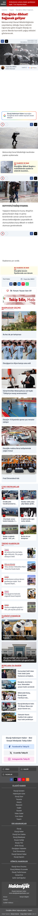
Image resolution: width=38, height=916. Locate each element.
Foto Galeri (19, 816)
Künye (5, 897)
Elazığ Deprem (19, 857)
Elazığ (19, 829)
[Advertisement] (19, 728)
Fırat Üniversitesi (19, 851)
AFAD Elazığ (19, 846)
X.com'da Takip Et (20, 753)
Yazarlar (19, 799)
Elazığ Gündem (19, 791)
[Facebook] (11, 779)
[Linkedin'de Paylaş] (19, 284)
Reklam (5, 900)
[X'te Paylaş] (6, 41)
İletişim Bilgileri (24, 897)
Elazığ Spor (19, 796)
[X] (15, 779)
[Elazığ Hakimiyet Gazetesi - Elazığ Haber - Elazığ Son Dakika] (19, 886)
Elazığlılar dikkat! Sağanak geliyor (24, 10)
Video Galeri (19, 813)
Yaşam (11, 10)
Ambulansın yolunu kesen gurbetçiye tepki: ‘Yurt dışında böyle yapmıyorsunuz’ (21, 3)
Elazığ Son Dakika (19, 834)
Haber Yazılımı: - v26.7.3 (19, 914)
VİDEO (7, 769)
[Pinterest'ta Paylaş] (23, 284)
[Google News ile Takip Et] (32, 67)
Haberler (4, 10)
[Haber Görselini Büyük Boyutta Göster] (19, 54)
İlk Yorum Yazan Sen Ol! (21, 291)
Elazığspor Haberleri (19, 848)
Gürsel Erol (19, 875)
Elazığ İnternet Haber (19, 854)
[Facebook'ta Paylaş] (2, 41)
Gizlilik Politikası (8, 902)
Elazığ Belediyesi (19, 837)
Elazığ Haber (19, 832)
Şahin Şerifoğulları (19, 878)
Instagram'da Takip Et (21, 759)
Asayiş (19, 802)
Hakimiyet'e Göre (19, 794)
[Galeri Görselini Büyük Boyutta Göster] (19, 138)
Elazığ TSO (19, 843)
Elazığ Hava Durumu (19, 867)
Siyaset (19, 811)
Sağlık (19, 808)
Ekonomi (19, 805)
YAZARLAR (8, 774)
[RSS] (27, 779)
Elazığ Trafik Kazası (19, 872)
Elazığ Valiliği (19, 840)
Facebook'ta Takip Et (20, 746)
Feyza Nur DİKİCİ (11, 68)
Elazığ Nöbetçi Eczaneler (19, 869)
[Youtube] (23, 779)
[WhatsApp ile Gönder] (27, 284)
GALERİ (26, 769)
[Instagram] (19, 779)
